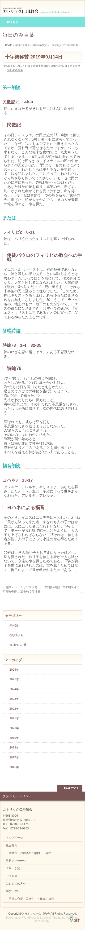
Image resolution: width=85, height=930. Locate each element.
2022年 (14, 709)
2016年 (14, 767)
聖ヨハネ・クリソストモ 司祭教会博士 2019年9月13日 (21, 589)
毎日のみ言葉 (15, 70)
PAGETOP (71, 788)
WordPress (29, 917)
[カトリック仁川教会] (37, 9)
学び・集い (13, 891)
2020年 (14, 728)
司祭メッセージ (16, 861)
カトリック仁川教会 (37, 913)
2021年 (14, 718)
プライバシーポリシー (17, 796)
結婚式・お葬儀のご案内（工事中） (31, 853)
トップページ (14, 838)
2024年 (14, 689)
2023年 (14, 699)
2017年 (14, 757)
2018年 (14, 747)
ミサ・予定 (13, 868)
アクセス (11, 876)
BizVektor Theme (50, 917)
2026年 (14, 670)
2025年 (14, 679)
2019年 (14, 738)
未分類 (13, 625)
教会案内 (11, 845)
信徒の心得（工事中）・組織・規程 (31, 899)
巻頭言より (16, 635)
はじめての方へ (16, 883)
